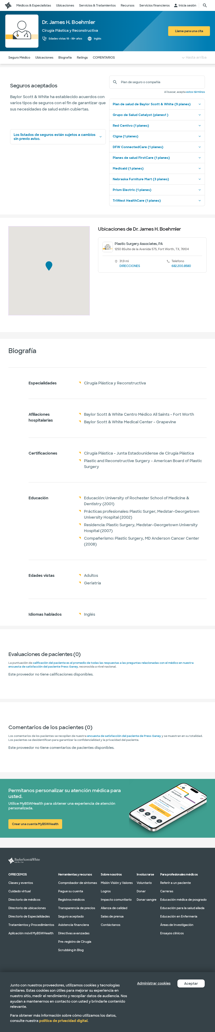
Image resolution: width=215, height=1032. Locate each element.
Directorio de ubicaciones (27, 908)
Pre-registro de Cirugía (74, 941)
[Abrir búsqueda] (205, 5)
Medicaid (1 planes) (128, 168)
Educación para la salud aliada (182, 908)
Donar (141, 891)
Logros (106, 891)
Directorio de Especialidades (29, 916)
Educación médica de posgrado (183, 899)
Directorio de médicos (24, 899)
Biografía (65, 57)
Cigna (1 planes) (125, 136)
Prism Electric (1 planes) (132, 190)
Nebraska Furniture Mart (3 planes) (141, 179)
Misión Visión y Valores (117, 883)
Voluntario (144, 883)
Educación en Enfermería (178, 916)
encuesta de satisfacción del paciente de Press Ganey (124, 736)
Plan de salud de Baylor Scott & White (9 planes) (152, 104)
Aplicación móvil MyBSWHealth (31, 933)
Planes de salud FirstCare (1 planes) (141, 158)
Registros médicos (71, 899)
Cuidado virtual (19, 891)
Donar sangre (146, 899)
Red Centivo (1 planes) (131, 126)
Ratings (82, 57)
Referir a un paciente (175, 883)
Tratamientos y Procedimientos (31, 925)
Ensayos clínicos (172, 933)
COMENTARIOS (104, 57)
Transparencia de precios (76, 908)
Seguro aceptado (71, 916)
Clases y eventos (20, 883)
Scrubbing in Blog (71, 950)
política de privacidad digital (63, 1021)
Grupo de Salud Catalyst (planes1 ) (140, 115)
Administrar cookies (153, 983)
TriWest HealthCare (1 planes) (137, 200)
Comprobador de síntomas (77, 883)
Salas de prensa (112, 916)
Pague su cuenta (70, 891)
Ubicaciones (44, 57)
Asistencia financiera (73, 925)
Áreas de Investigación (176, 925)
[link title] (8, 5)
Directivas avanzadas (73, 933)
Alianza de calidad (114, 908)
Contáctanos (110, 925)
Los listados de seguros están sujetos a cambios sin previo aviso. (55, 137)
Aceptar (191, 983)
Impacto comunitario (116, 899)
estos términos (195, 92)
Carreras (166, 891)
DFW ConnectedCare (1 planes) (138, 147)
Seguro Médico (19, 57)
